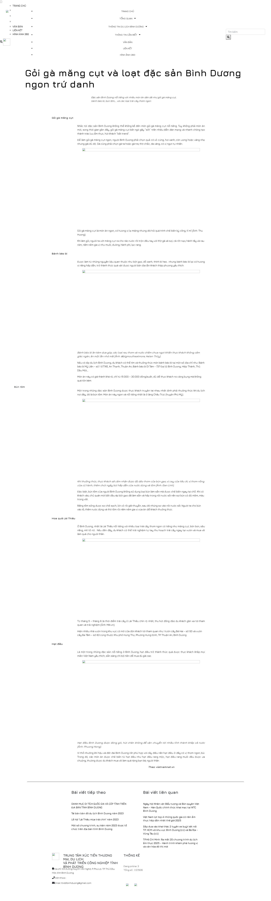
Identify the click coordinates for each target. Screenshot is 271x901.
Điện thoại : (60, 877)
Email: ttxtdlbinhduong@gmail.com (73, 883)
